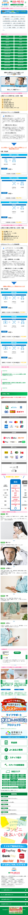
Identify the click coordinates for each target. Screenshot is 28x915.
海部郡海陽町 (7, 59)
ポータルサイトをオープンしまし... (9, 798)
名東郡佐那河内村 (7, 50)
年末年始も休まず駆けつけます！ (9, 809)
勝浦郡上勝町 (21, 48)
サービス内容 (4, 879)
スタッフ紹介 (13, 882)
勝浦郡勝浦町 (7, 48)
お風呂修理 (3, 881)
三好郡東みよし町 (20, 68)
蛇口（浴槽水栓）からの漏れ (12, 259)
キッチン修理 (20, 879)
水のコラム (21, 882)
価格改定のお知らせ (5, 806)
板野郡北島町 (7, 62)
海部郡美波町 (21, 56)
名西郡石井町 (21, 50)
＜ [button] (1, 657)
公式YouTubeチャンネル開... (7, 802)
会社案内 (3, 884)
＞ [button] (26, 657)
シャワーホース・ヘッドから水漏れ (14, 248)
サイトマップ (18, 884)
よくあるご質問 (4, 882)
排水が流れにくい (9, 116)
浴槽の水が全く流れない (11, 125)
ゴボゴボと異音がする (10, 133)
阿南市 (20, 39)
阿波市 (20, 42)
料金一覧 (10, 881)
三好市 (20, 45)
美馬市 (7, 45)
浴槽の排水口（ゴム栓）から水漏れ (14, 268)
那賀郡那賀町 (21, 53)
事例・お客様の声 (18, 881)
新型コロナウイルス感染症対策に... (9, 813)
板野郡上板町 (21, 65)
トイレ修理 (12, 879)
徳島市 (7, 36)
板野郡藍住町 (21, 62)
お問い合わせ (10, 884)
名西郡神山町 (7, 53)
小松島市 (7, 39)
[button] (12, 697)
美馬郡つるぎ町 (7, 68)
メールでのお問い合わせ (17, 4)
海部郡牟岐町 (7, 56)
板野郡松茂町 (21, 59)
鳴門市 (20, 36)
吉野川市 (7, 42)
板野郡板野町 (7, 65)
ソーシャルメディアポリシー (8, 885)
